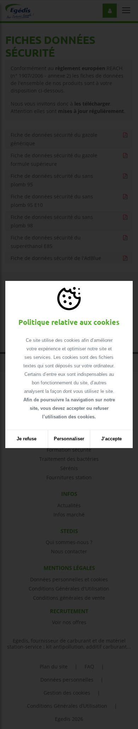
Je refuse (26, 438)
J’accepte (111, 438)
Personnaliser (69, 438)
